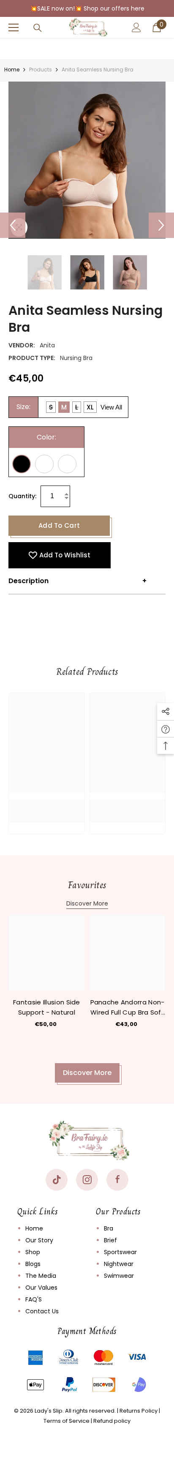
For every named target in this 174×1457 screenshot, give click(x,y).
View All (111, 407)
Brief (110, 1240)
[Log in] (136, 27)
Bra (108, 1228)
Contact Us (42, 1311)
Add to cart (59, 525)
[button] (12, 225)
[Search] (38, 28)
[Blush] (67, 464)
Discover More (87, 903)
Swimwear (119, 1275)
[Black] (21, 464)
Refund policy (111, 1421)
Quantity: (22, 496)
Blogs (33, 1264)
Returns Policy (139, 1411)
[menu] (13, 27)
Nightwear (118, 1264)
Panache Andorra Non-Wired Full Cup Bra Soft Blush (127, 1008)
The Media (40, 1275)
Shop (32, 1252)
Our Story (39, 1240)
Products (40, 69)
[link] (46, 804)
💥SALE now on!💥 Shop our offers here (87, 8)
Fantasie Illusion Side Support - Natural (46, 1007)
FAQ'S (33, 1299)
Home (11, 69)
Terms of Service (67, 1421)
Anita (47, 345)
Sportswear (120, 1252)
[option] (87, 160)
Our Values (41, 1287)
